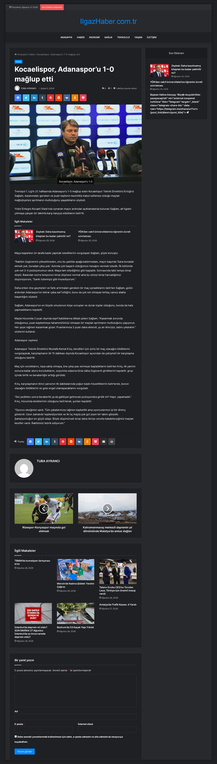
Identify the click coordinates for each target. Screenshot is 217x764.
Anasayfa (66, 37)
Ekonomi (94, 37)
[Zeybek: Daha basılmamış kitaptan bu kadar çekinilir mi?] (24, 236)
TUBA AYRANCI (28, 88)
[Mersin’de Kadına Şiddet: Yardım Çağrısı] (75, 569)
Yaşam (138, 37)
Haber (80, 37)
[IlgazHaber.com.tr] (108, 21)
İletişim (151, 37)
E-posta (20, 724)
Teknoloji (123, 37)
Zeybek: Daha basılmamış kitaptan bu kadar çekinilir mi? (186, 69)
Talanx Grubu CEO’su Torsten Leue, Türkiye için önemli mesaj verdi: (117, 590)
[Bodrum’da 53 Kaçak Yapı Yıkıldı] (75, 613)
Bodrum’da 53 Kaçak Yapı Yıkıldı (75, 627)
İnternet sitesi (85, 724)
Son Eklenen (176, 53)
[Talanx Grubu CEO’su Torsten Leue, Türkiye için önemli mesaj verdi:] (118, 571)
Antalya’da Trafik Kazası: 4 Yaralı (117, 604)
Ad (17, 711)
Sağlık (108, 37)
